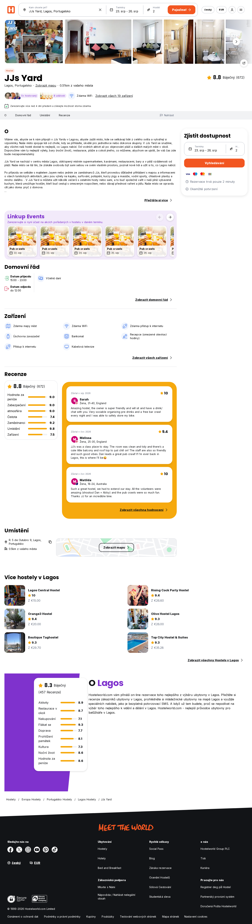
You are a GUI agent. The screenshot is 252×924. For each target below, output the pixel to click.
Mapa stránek (170, 916)
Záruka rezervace (160, 867)
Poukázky (108, 916)
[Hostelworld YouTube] (37, 850)
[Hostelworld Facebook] (10, 850)
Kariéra (205, 867)
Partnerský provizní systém (217, 896)
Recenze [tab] (64, 115)
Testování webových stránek (138, 916)
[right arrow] (170, 217)
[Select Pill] (232, 9)
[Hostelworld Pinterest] (46, 850)
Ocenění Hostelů (159, 877)
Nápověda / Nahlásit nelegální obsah (116, 896)
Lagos (8, 85)
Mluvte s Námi (106, 887)
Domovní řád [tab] (23, 115)
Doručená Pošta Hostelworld (218, 906)
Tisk (203, 858)
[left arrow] (159, 217)
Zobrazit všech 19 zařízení (114, 96)
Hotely (102, 858)
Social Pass (156, 848)
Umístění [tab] (45, 115)
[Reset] (100, 9)
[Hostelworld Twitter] (19, 850)
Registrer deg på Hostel (216, 887)
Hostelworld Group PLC (215, 848)
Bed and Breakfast (109, 867)
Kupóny (91, 916)
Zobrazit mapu (45, 85)
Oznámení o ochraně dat (22, 916)
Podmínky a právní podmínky (62, 916)
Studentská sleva (160, 896)
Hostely (102, 848)
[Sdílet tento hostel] (244, 63)
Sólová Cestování (160, 887)
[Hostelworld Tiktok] (55, 850)
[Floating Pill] (236, 41)
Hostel (9, 70)
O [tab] (5, 115)
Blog (152, 858)
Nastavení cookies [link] (195, 916)
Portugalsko (23, 85)
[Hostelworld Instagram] (28, 850)
